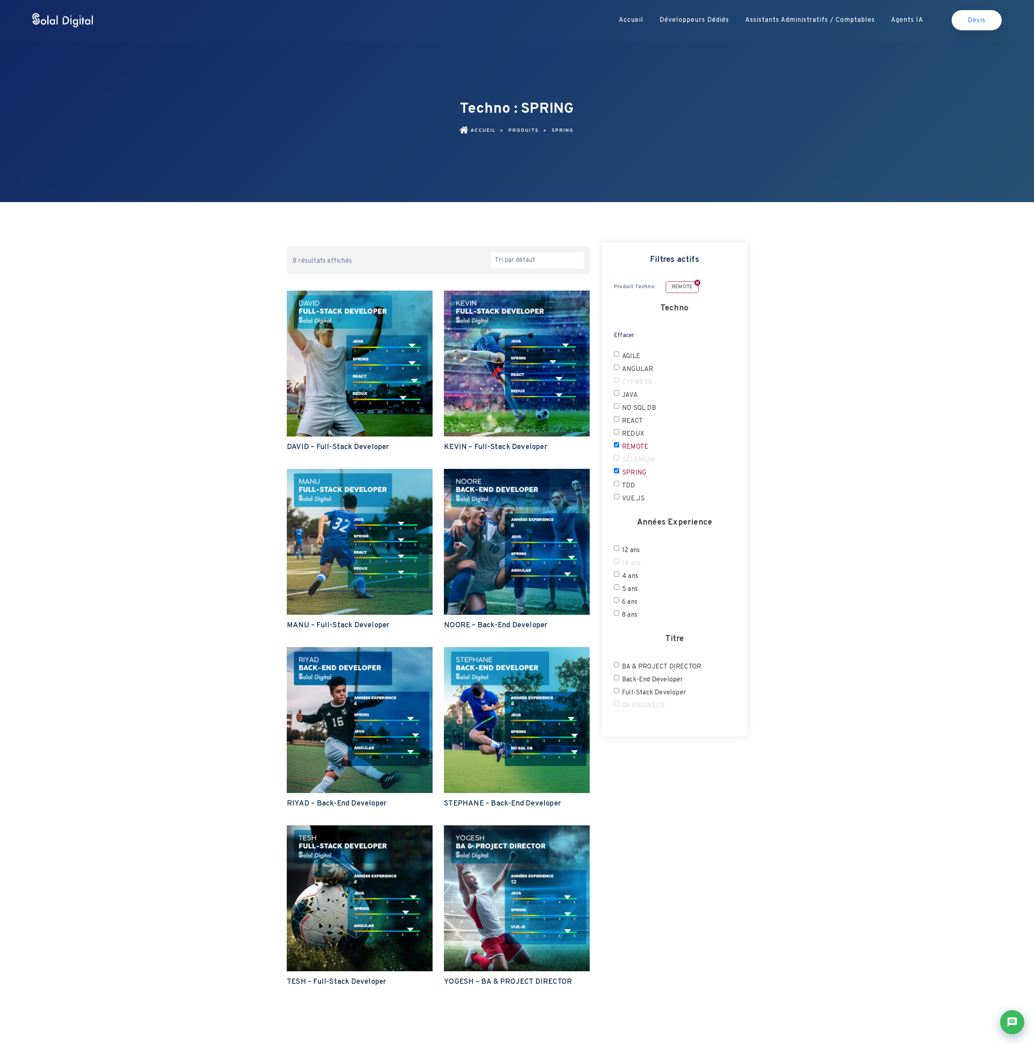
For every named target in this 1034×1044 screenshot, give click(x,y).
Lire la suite (359, 393)
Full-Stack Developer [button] (654, 693)
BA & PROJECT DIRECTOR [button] (661, 667)
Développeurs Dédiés (694, 20)
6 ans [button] (629, 602)
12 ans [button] (631, 550)
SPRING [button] (634, 473)
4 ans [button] (630, 576)
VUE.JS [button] (633, 499)
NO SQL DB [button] (639, 408)
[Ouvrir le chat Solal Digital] (1012, 1022)
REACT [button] (632, 421)
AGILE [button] (631, 356)
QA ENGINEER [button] (643, 706)
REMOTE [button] (635, 447)
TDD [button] (628, 486)
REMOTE (682, 287)
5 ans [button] (630, 589)
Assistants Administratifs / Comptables (810, 20)
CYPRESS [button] (637, 382)
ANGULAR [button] (637, 369)
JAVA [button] (630, 395)
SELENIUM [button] (639, 460)
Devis (977, 21)
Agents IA (907, 20)
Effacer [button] (624, 336)
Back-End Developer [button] (652, 680)
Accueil (631, 20)
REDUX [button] (633, 434)
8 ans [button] (629, 615)
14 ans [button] (631, 563)
